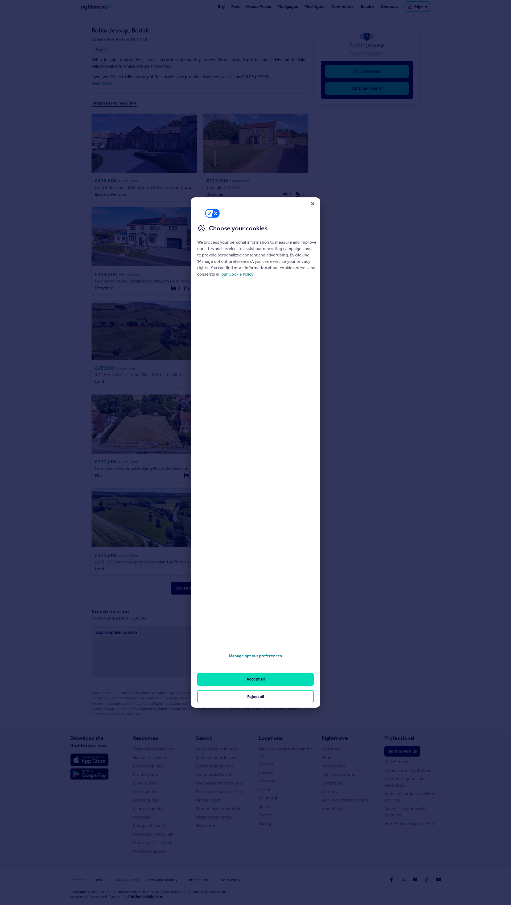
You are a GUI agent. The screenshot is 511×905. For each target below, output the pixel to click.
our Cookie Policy (237, 274)
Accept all (255, 679)
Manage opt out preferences (255, 655)
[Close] (313, 204)
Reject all (255, 696)
